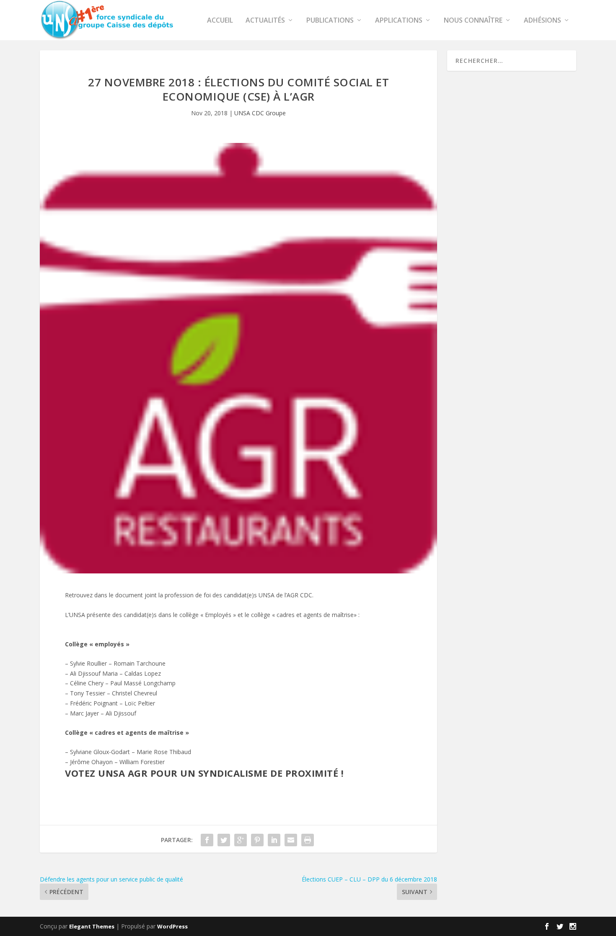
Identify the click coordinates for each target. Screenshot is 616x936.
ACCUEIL (220, 21)
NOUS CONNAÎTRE (473, 21)
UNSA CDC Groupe (260, 113)
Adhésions (542, 21)
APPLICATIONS (398, 21)
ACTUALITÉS (265, 21)
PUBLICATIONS (330, 21)
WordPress (172, 926)
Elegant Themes (91, 926)
